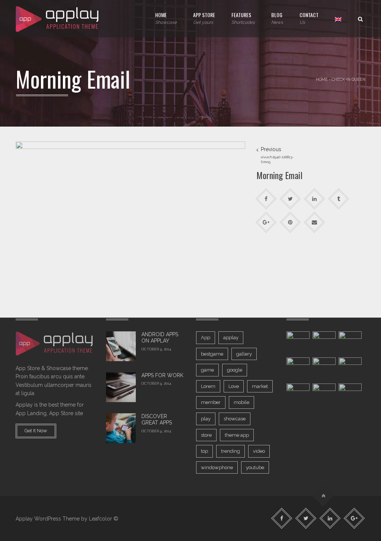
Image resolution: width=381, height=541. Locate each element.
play (206, 418)
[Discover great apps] (121, 428)
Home (166, 18)
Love (233, 386)
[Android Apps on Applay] (121, 346)
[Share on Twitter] (290, 199)
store (206, 435)
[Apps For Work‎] (121, 387)
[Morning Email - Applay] (58, 18)
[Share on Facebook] (265, 199)
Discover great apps (156, 419)
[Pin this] (290, 222)
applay (230, 337)
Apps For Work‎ (162, 375)
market (260, 386)
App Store (204, 18)
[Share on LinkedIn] (314, 199)
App (205, 337)
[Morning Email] (130, 217)
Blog (277, 18)
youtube (255, 467)
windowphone (217, 467)
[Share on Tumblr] (338, 199)
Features (243, 18)
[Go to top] (323, 496)
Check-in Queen (348, 79)
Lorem (208, 386)
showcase (235, 418)
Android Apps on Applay (159, 337)
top (204, 451)
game (207, 370)
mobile (241, 402)
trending (230, 451)
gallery (244, 354)
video (259, 451)
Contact (309, 18)
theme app (237, 435)
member (211, 402)
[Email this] (314, 222)
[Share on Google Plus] (265, 222)
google (234, 370)
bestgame (212, 354)
